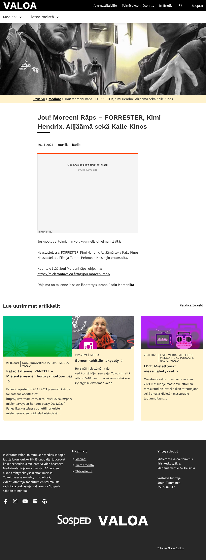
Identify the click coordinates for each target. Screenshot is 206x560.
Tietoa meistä (41, 17)
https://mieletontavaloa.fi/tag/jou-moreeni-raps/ (73, 273)
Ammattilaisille (105, 5)
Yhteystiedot (83, 471)
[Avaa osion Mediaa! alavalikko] (21, 17)
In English (166, 5)
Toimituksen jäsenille (138, 5)
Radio (76, 144)
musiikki (64, 144)
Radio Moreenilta (121, 284)
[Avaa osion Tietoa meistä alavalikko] (58, 17)
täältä (115, 241)
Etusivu (39, 99)
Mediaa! (10, 17)
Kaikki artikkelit (191, 305)
